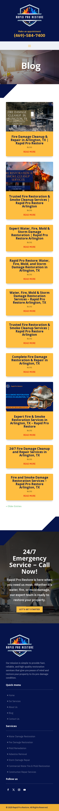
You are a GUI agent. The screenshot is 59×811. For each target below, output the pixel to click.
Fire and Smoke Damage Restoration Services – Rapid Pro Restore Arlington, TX (29, 482)
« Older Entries (14, 506)
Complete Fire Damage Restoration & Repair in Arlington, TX (29, 361)
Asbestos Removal (17, 754)
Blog (29, 147)
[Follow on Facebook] (8, 790)
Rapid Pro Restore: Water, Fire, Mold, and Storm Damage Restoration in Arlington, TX (29, 266)
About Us (12, 707)
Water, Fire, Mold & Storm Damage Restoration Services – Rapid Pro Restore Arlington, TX (30, 298)
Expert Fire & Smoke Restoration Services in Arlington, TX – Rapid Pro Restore (29, 422)
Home (11, 695)
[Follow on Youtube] (24, 790)
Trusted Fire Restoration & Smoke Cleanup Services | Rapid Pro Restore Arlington (29, 201)
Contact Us (13, 719)
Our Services (14, 701)
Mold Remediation (17, 748)
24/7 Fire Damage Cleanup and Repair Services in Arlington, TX (29, 452)
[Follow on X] (13, 790)
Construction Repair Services (22, 772)
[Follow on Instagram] (19, 790)
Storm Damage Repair (19, 760)
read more (29, 151)
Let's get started (29, 609)
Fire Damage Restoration (20, 742)
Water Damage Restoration (21, 736)
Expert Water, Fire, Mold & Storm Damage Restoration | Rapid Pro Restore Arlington (29, 234)
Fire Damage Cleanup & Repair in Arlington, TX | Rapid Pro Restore (29, 140)
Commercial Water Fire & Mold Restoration (29, 766)
